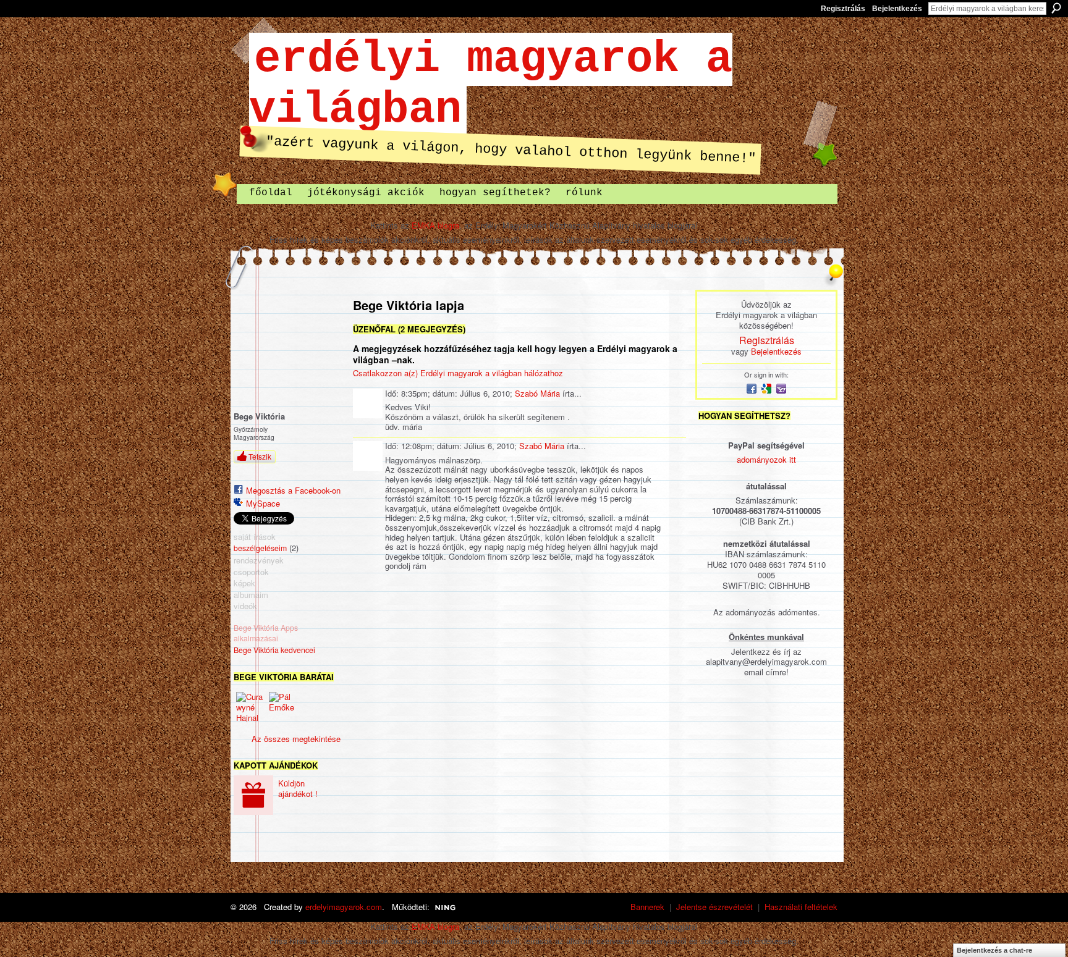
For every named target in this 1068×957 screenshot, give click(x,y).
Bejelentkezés (897, 8)
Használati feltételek (801, 907)
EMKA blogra (435, 225)
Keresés (1056, 8)
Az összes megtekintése (296, 738)
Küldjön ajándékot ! (298, 788)
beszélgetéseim (260, 548)
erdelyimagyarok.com (343, 907)
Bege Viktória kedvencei (274, 650)
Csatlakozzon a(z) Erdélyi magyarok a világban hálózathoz (458, 373)
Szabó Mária (537, 393)
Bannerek (647, 907)
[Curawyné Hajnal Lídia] (251, 707)
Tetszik (259, 456)
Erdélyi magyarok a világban (490, 84)
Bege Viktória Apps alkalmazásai (266, 633)
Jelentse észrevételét (714, 907)
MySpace (263, 503)
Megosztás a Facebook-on (293, 490)
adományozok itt (766, 459)
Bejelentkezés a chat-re (994, 950)
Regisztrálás (843, 8)
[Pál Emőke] (284, 707)
